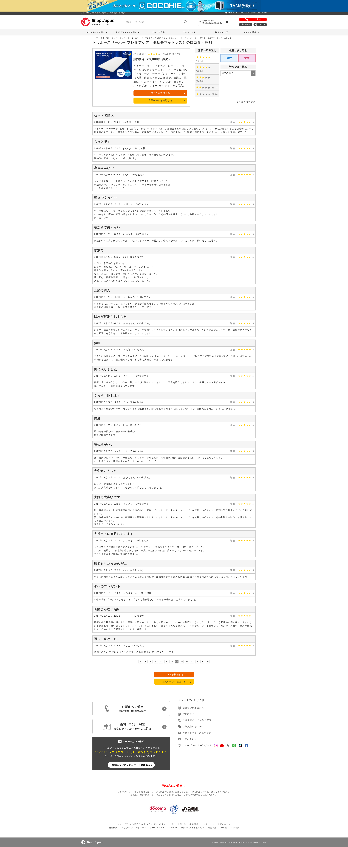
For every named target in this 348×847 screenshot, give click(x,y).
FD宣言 (223, 827)
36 (156, 661)
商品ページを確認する (160, 100)
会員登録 (247, 24)
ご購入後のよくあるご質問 (196, 733)
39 (171, 661)
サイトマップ (208, 824)
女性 (247, 58)
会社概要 (113, 827)
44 (197, 661)
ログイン (261, 24)
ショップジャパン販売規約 (130, 824)
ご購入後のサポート (193, 726)
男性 (229, 58)
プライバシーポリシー (157, 824)
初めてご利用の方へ (193, 708)
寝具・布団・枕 (107, 38)
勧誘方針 (212, 827)
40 (176, 661)
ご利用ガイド (232, 12)
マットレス (120, 38)
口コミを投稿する (160, 93)
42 (187, 661)
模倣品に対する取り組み (192, 827)
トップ (95, 38)
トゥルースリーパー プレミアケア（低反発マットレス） (151, 38)
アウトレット (189, 32)
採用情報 (235, 827)
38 (166, 661)
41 (182, 661)
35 (151, 661)
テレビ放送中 (158, 32)
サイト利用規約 (178, 824)
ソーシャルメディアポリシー (163, 827)
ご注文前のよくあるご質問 (197, 720)
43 (192, 661)
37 (161, 661)
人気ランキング (220, 32)
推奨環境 (193, 824)
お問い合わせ (189, 739)
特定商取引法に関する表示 (133, 827)
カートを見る (254, 19)
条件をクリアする (246, 102)
